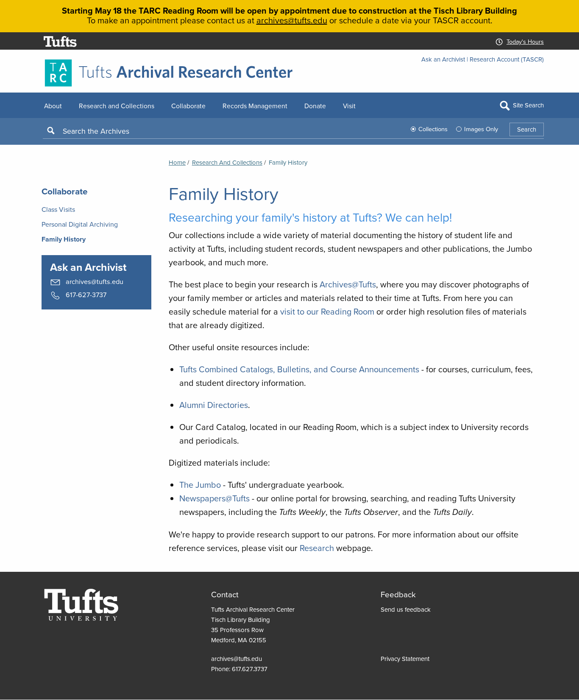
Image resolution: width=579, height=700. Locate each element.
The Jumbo (200, 484)
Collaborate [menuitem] (188, 105)
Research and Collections (227, 162)
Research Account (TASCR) (507, 59)
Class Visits (58, 209)
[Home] (289, 73)
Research (317, 548)
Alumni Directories (213, 405)
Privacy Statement (405, 658)
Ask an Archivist (443, 59)
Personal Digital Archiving (80, 224)
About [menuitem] (53, 105)
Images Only (481, 128)
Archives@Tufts (348, 284)
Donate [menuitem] (315, 105)
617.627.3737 (249, 668)
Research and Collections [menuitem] (116, 105)
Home (177, 162)
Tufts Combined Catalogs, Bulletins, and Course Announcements (299, 369)
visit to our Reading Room (327, 311)
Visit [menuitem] (349, 105)
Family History (64, 239)
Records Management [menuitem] (255, 105)
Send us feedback (406, 609)
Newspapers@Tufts (214, 498)
